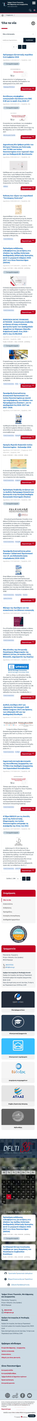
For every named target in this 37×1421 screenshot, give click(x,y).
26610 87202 (9, 965)
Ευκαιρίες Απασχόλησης (11, 916)
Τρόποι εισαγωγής (7, 1351)
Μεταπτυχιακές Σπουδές (9, 135)
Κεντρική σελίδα (7, 1370)
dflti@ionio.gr (10, 967)
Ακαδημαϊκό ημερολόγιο (11, 920)
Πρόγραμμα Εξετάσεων (9, 87)
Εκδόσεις (6, 186)
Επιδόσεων (25, 1417)
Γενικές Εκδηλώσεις (8, 239)
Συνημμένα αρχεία (12, 64)
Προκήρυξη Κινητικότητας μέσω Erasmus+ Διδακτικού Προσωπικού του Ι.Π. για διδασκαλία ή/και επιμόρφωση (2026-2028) (18, 554)
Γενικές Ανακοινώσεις (9, 310)
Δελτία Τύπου (18, 868)
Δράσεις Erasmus (8, 598)
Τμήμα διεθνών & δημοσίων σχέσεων (13, 1377)
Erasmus (25, 595)
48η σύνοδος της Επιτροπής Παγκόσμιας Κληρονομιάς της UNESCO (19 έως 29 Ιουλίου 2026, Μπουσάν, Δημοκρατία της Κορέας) (18, 653)
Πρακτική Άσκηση (7, 1380)
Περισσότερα (26, 89)
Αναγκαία (18, 1417)
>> (24, 47)
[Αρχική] (2, 15)
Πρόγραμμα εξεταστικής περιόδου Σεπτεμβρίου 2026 (18, 56)
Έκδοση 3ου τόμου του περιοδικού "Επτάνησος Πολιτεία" (18, 197)
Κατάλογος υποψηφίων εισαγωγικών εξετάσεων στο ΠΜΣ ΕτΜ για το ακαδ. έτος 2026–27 (17, 98)
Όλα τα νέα (7, 900)
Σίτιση (16, 384)
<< (4, 1168)
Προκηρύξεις (18, 435)
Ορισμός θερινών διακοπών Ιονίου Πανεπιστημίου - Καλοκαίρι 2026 (17, 446)
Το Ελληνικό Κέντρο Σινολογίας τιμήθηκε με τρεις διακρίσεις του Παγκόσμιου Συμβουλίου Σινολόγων (17, 1250)
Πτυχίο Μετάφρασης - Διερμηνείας (13, 1348)
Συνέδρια (17, 752)
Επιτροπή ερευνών (8, 1383)
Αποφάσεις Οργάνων (20, 480)
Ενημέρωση (9, 15)
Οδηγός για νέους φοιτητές (10, 1357)
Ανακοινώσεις (8, 904)
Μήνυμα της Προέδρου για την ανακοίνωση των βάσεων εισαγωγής (18, 609)
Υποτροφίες (18, 542)
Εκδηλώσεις (7, 908)
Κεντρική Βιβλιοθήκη (8, 1373)
